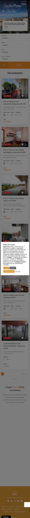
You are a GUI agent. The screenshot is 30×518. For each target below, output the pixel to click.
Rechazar (12, 268)
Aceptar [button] (6, 268)
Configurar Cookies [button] (9, 271)
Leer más (17, 271)
